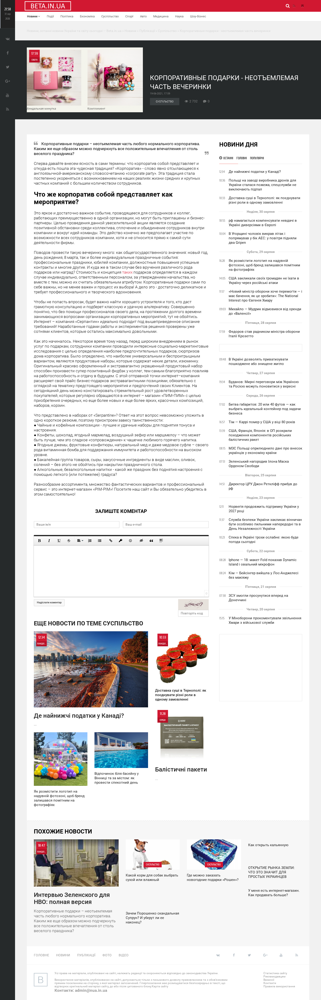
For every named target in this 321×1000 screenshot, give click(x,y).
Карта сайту (160, 986)
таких (127, 272)
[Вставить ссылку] (110, 540)
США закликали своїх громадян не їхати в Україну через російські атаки (264, 280)
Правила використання (279, 986)
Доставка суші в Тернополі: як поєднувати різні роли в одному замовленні (264, 200)
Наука (179, 16)
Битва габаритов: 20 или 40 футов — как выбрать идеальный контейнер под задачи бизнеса (265, 408)
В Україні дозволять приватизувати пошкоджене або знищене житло (258, 361)
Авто (143, 16)
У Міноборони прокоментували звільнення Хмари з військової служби (265, 620)
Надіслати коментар (49, 602)
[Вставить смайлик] (130, 540)
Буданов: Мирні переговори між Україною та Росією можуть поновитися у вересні (264, 384)
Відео (124, 955)
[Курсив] (49, 540)
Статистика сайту (275, 973)
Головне (41, 955)
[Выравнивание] (79, 540)
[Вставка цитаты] (151, 540)
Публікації (86, 955)
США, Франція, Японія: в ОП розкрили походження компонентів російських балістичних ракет (260, 435)
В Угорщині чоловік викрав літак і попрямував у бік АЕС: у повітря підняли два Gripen (263, 238)
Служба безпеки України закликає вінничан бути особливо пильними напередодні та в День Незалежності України (265, 524)
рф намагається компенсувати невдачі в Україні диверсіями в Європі (263, 222)
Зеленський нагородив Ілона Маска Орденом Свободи (259, 463)
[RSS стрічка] (294, 6)
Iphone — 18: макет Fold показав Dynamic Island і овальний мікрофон (263, 562)
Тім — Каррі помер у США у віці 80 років (262, 422)
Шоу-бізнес (198, 16)
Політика (66, 16)
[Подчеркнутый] (59, 540)
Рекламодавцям (274, 976)
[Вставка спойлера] (161, 540)
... (79, 680)
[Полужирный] (39, 540)
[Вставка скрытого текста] (141, 540)
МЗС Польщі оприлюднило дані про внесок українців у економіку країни (265, 450)
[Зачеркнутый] (68, 540)
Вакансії (268, 979)
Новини (32, 16)
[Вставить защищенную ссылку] (120, 540)
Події (50, 16)
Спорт (129, 16)
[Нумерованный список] (89, 540)
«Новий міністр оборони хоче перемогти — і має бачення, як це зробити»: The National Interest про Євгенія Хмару (265, 295)
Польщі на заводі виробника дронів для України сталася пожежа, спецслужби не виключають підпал (262, 184)
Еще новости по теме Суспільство (88, 623)
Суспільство (110, 16)
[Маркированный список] (99, 540)
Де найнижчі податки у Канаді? (255, 172)
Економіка (87, 16)
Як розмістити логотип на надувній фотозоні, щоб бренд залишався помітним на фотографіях (264, 265)
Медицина (160, 16)
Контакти (269, 983)
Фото (107, 955)
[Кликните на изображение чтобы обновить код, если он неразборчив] (193, 604)
